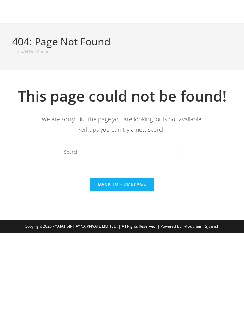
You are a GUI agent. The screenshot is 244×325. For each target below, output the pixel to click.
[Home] (13, 52)
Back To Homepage (122, 184)
